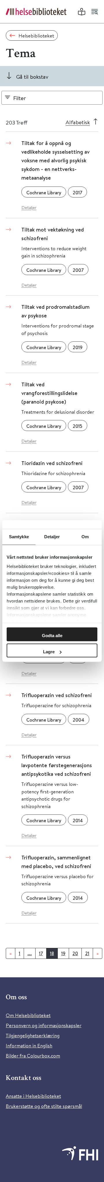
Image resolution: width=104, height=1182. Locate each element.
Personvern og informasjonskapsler (43, 1025)
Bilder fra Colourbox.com (33, 1055)
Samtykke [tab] (19, 536)
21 (87, 953)
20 (75, 953)
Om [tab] (85, 536)
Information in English (29, 1045)
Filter (19, 97)
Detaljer (28, 207)
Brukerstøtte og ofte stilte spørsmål (44, 1106)
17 (41, 953)
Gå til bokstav (32, 76)
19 (63, 953)
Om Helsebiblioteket (28, 1015)
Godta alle (52, 635)
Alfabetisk (78, 122)
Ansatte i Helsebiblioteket (33, 1096)
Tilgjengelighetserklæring (33, 1035)
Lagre (49, 651)
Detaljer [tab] (52, 536)
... (29, 953)
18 (52, 953)
